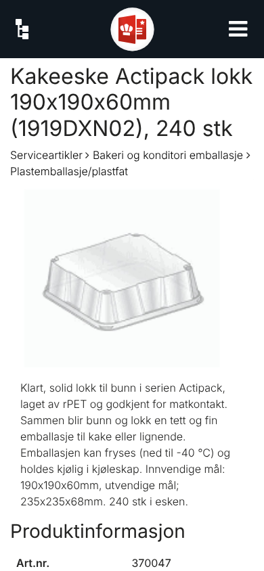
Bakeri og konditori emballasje (168, 155)
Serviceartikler (46, 155)
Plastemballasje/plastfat (69, 171)
